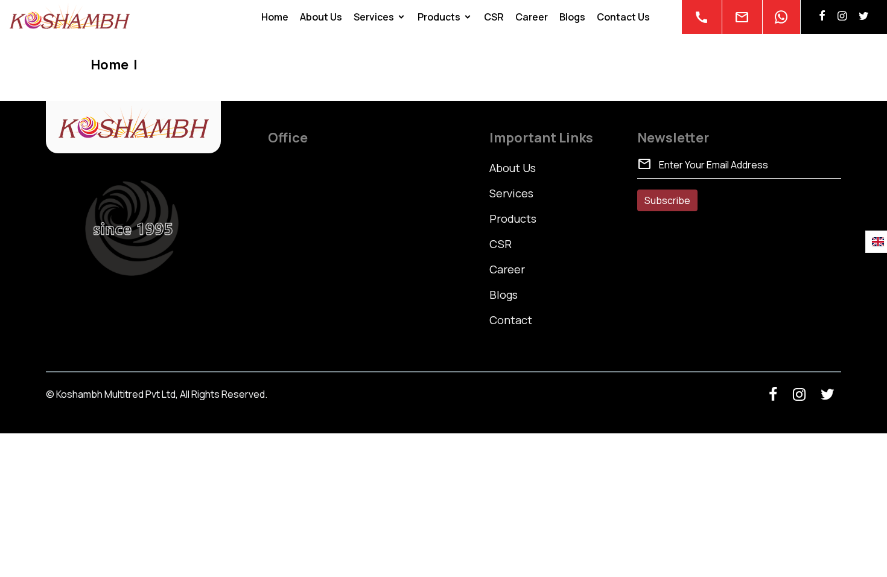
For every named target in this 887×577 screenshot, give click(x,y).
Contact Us (623, 17)
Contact (510, 320)
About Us (321, 17)
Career (531, 17)
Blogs (572, 17)
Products (439, 17)
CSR (494, 17)
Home (274, 17)
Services (374, 17)
